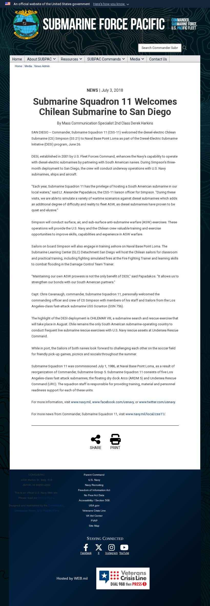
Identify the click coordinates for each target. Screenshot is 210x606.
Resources (69, 59)
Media (135, 59)
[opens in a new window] (111, 549)
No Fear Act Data (94, 495)
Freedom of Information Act (94, 490)
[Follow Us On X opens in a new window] (98, 549)
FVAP (94, 520)
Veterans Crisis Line (94, 510)
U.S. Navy (94, 479)
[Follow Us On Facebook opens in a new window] (85, 549)
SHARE (95, 448)
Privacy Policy (46, 497)
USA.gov (94, 505)
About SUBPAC (39, 59)
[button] (111, 4)
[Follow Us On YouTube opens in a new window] (124, 549)
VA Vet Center (94, 515)
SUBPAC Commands (104, 59)
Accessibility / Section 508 (94, 500)
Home (17, 59)
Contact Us (158, 59)
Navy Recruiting (94, 485)
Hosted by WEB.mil (72, 578)
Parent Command (94, 474)
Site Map (94, 525)
